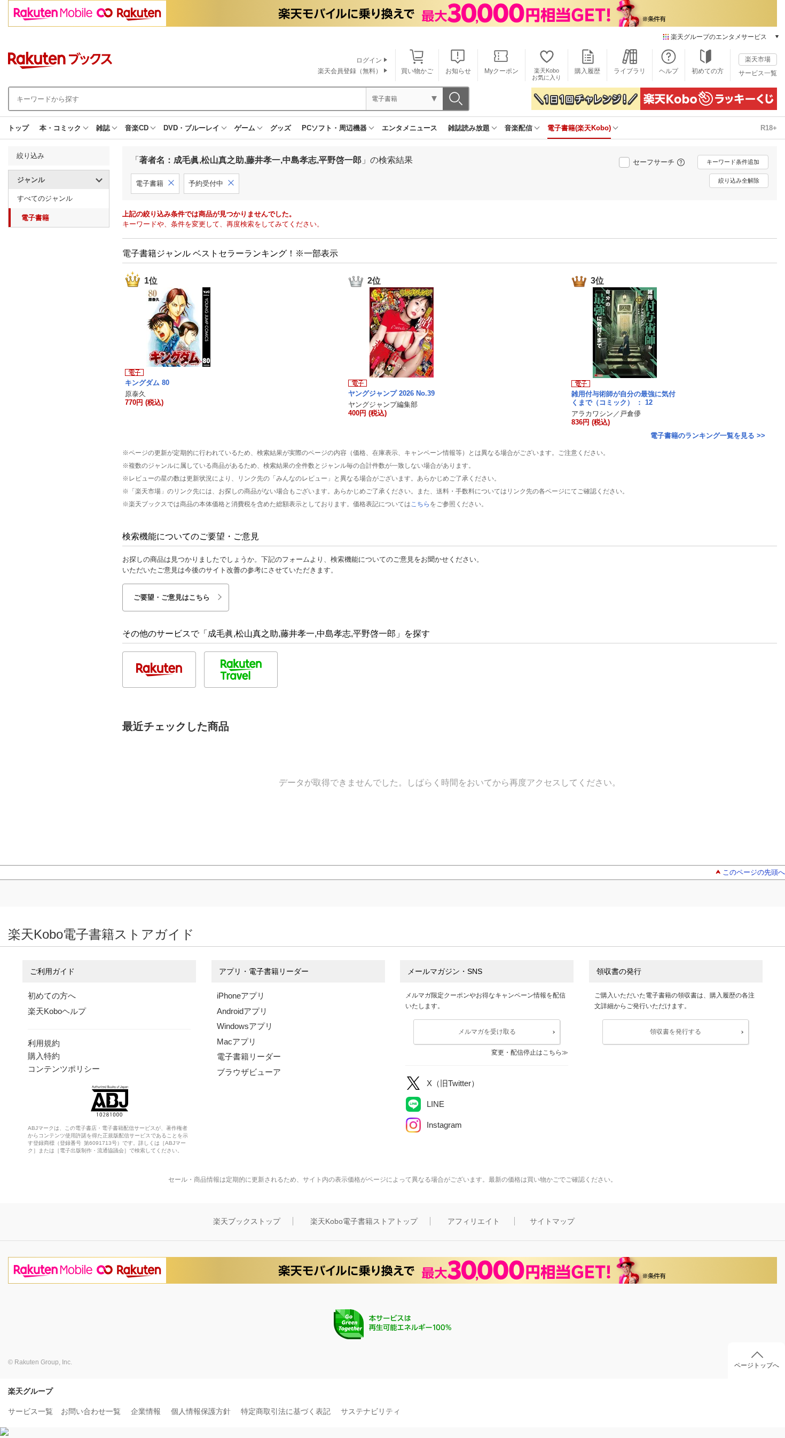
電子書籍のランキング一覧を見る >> (707, 435)
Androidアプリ (242, 1011)
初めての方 (708, 71)
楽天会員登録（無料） (350, 71)
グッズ (280, 128)
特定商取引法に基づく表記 (286, 1411)
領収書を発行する (675, 1031)
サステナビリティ (371, 1411)
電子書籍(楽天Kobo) (579, 128)
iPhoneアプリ (241, 995)
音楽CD (136, 128)
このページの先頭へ (754, 872)
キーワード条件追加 (732, 162)
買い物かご (417, 71)
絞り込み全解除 (738, 180)
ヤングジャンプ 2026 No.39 (391, 393)
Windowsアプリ (245, 1026)
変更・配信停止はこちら (526, 1052)
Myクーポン (501, 71)
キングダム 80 (147, 383)
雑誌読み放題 (469, 128)
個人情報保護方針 (201, 1411)
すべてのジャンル (45, 198)
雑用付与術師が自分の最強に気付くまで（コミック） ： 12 (623, 398)
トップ (18, 128)
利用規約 (44, 1043)
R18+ (768, 128)
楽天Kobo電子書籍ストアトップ (364, 1221)
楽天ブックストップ (246, 1221)
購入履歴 (587, 71)
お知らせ (458, 71)
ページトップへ (756, 1365)
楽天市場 (758, 59)
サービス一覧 (758, 73)
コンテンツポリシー (64, 1068)
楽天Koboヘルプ (57, 1011)
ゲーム (244, 128)
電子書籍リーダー (249, 1056)
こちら (420, 504)
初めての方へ (52, 995)
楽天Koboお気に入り (546, 74)
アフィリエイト (474, 1221)
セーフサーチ (653, 162)
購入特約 (44, 1055)
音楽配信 (518, 128)
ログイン (369, 60)
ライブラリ (630, 71)
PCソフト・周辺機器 (334, 128)
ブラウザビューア (249, 1071)
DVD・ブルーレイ (191, 128)
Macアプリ (236, 1041)
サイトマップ (552, 1221)
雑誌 (103, 128)
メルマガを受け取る (487, 1031)
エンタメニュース (409, 128)
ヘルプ (668, 71)
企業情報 (146, 1411)
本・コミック (60, 128)
